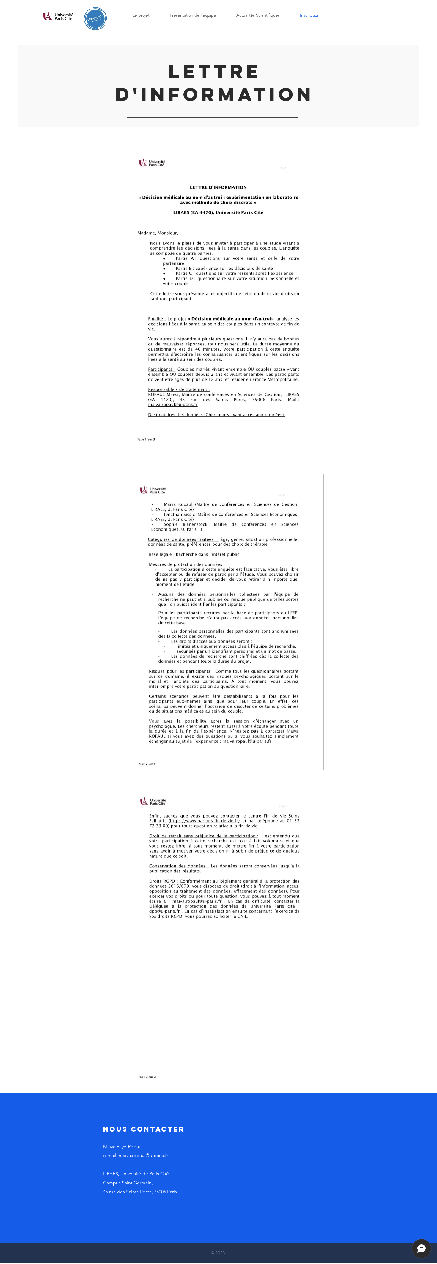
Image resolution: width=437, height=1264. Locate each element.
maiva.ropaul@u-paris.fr (143, 1155)
